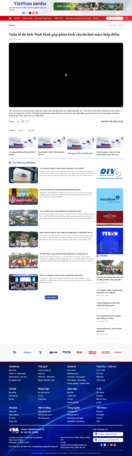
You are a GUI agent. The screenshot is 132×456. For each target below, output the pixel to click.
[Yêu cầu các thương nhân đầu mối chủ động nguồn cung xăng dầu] (110, 267)
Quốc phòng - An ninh (18, 377)
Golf (98, 421)
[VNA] (23, 13)
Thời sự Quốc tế (44, 370)
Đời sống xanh (44, 418)
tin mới (103, 256)
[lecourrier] (105, 352)
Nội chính (12, 370)
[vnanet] (66, 352)
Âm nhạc (100, 373)
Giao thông (13, 396)
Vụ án (40, 396)
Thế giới (42, 366)
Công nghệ (73, 407)
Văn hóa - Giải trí (106, 366)
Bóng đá (99, 411)
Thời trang (100, 380)
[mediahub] (53, 352)
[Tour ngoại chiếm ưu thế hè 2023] (80, 143)
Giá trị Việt (100, 370)
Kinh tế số (71, 370)
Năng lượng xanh (45, 415)
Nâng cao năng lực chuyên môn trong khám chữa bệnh (61, 275)
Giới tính (99, 396)
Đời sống (12, 392)
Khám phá (13, 421)
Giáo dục (72, 388)
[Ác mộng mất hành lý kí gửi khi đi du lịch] (22, 142)
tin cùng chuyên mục (24, 163)
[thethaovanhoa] (92, 352)
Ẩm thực (12, 418)
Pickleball (100, 415)
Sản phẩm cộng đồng (75, 421)
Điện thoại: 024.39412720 (108, 440)
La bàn (99, 402)
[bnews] (14, 352)
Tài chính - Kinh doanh (76, 377)
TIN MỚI (17, 18)
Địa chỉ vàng (101, 399)
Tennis (99, 418)
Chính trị (14, 366)
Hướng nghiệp (72, 402)
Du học (70, 399)
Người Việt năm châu (46, 380)
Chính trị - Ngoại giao (17, 373)
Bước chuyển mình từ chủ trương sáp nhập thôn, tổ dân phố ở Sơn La (66, 232)
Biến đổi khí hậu (44, 411)
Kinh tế (71, 366)
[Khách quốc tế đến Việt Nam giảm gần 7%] (51, 142)
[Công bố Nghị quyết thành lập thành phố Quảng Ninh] (23, 196)
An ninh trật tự (44, 392)
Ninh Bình (31, 130)
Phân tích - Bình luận (46, 377)
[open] (126, 18)
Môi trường (44, 407)
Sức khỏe (100, 392)
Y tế (98, 388)
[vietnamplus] (118, 352)
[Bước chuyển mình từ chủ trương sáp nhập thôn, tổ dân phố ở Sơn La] (23, 239)
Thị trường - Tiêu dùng (76, 380)
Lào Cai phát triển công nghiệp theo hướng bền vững (60, 211)
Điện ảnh (99, 377)
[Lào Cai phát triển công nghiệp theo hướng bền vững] (23, 218)
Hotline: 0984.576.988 (107, 434)
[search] (108, 18)
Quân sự (41, 373)
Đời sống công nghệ (75, 418)
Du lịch (11, 25)
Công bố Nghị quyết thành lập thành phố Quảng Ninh (60, 189)
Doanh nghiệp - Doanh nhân (78, 383)
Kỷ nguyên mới (15, 380)
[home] (10, 18)
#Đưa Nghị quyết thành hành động (78, 18)
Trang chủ (112, 25)
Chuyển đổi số (73, 415)
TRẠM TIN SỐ (27, 18)
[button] (110, 252)
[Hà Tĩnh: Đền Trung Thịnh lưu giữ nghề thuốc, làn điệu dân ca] (23, 261)
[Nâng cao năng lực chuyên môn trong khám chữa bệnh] (23, 282)
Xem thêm (51, 297)
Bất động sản (72, 373)
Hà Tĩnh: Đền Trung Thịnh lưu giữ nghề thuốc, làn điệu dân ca (64, 254)
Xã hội (12, 388)
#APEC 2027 (58, 18)
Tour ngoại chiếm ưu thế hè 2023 (80, 153)
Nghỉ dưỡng (13, 415)
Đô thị (11, 399)
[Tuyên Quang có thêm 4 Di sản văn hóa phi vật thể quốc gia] (109, 142)
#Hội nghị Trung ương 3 (43, 18)
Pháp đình (42, 399)
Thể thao (101, 407)
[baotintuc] (79, 352)
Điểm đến (12, 411)
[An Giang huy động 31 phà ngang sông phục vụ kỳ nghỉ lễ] (23, 175)
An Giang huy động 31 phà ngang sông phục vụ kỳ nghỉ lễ (62, 168)
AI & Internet (72, 411)
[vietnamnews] (27, 352)
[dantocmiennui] (40, 352)
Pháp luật (43, 388)
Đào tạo (70, 392)
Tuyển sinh (71, 396)
